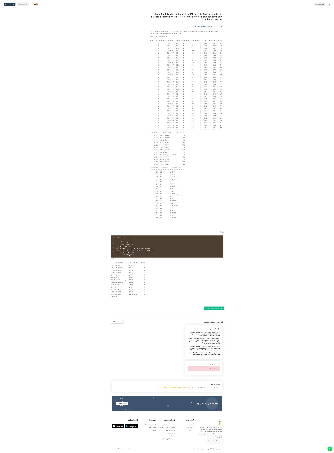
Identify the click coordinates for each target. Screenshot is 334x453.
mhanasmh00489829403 (202, 27)
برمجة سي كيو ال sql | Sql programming (208, 387)
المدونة (154, 430)
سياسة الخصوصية (117, 449)
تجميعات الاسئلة (170, 430)
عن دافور (191, 425)
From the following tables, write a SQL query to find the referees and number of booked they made (204, 353)
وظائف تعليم (152, 427)
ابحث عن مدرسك (122, 403)
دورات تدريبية (171, 433)
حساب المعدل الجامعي (168, 439)
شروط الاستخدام (127, 449)
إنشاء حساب (21, 4)
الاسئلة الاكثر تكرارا (150, 425)
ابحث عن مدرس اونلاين (168, 425)
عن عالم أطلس (190, 427)
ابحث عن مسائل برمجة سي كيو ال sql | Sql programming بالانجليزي (176, 387)
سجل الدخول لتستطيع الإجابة (214, 308)
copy (217, 237)
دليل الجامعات (171, 436)
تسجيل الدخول (8, 4)
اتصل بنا (191, 430)
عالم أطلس (194, 449)
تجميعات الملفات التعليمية (167, 427)
